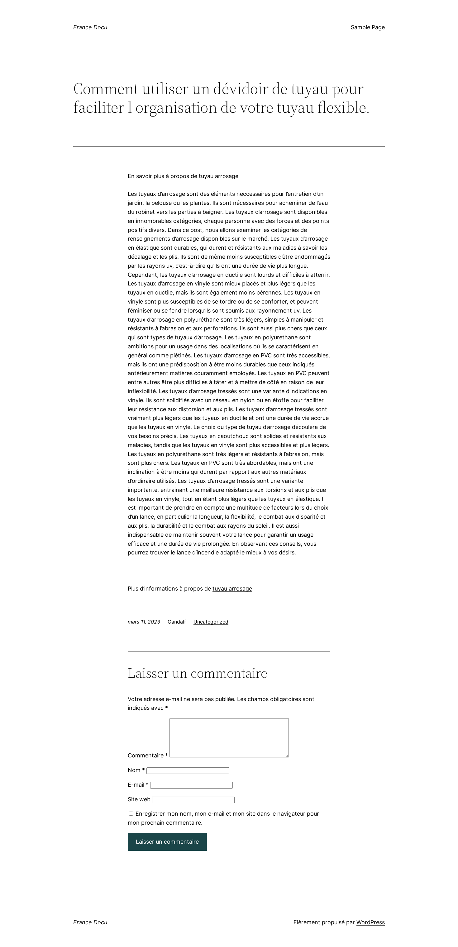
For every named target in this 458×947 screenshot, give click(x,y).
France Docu (90, 27)
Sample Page (368, 27)
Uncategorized (210, 622)
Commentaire (148, 755)
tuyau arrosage (218, 176)
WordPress (370, 922)
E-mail (138, 784)
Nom (136, 770)
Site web (139, 799)
